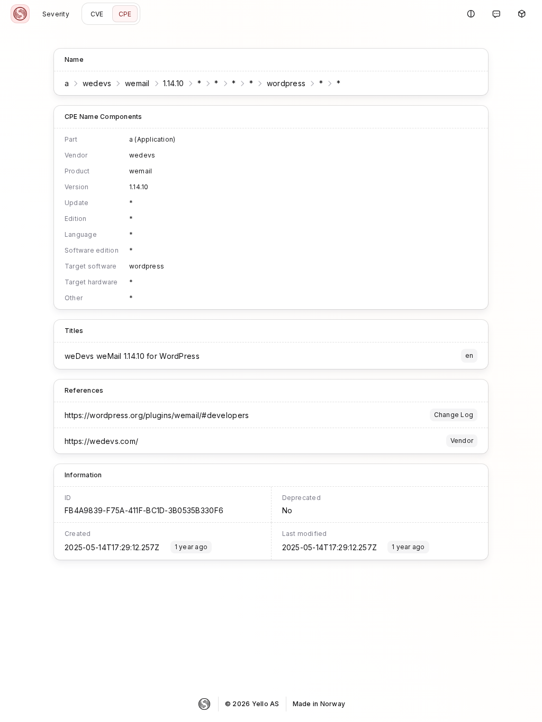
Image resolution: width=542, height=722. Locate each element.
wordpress (286, 83)
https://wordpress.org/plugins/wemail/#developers (157, 415)
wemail (137, 83)
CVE (97, 14)
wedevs (97, 83)
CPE (125, 14)
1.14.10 (173, 83)
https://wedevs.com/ (101, 441)
